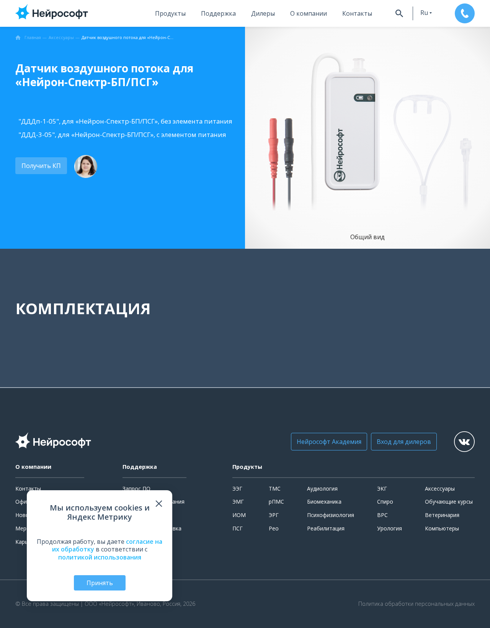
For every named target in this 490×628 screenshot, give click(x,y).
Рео (274, 528)
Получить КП (41, 165)
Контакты (357, 13)
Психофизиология (330, 515)
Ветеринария (442, 515)
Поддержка (218, 13)
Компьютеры (442, 528)
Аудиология (322, 488)
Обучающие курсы (449, 501)
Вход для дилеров (404, 441)
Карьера (26, 541)
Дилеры (263, 13)
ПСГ (237, 528)
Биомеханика (324, 501)
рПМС (276, 501)
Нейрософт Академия (329, 441)
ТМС (275, 488)
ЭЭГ (237, 488)
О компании (308, 13)
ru (424, 13)
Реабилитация (326, 528)
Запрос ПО (136, 488)
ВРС (382, 515)
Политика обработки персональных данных (416, 603)
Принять (100, 583)
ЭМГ (238, 501)
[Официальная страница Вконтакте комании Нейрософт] (464, 441)
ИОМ (239, 515)
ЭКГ (382, 488)
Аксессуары (440, 488)
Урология (389, 528)
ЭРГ (274, 515)
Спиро (385, 501)
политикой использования (99, 557)
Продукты (170, 13)
